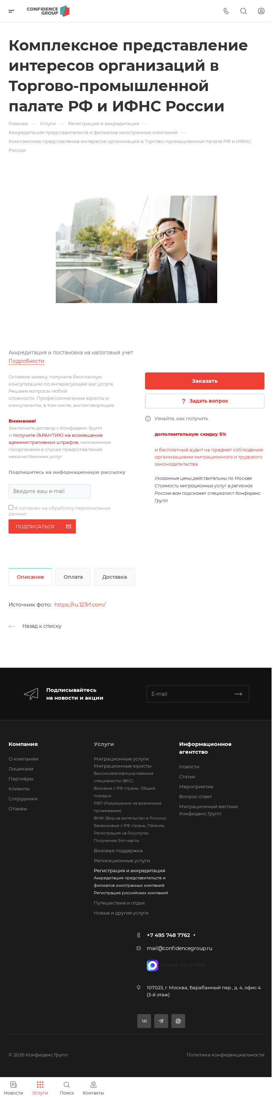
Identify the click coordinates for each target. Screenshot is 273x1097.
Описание (30, 577)
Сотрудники (23, 798)
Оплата (73, 577)
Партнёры (21, 778)
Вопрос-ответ (195, 796)
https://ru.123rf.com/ (80, 604)
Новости (189, 766)
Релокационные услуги (122, 860)
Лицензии (21, 769)
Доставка (114, 577)
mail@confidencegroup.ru (179, 948)
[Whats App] (178, 1021)
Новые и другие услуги (121, 913)
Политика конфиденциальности (225, 1055)
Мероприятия (196, 786)
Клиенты (19, 788)
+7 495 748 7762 (168, 935)
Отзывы (18, 808)
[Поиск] (243, 11)
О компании (23, 759)
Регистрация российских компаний (131, 892)
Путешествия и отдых (119, 903)
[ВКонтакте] (144, 1021)
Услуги (104, 744)
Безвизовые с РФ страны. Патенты (129, 825)
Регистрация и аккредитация (129, 870)
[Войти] (261, 11)
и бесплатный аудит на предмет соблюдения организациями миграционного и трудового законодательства (209, 457)
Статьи (187, 776)
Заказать (205, 380)
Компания (23, 744)
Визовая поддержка (118, 850)
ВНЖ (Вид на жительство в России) (130, 818)
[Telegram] (161, 1021)
